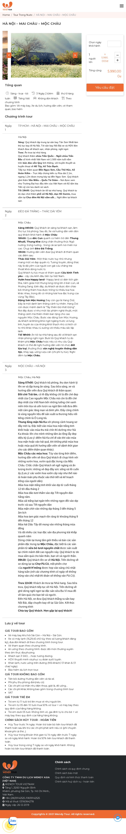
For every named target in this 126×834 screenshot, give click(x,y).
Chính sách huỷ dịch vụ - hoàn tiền (74, 781)
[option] (42, 55)
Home (6, 14)
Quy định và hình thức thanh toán (74, 777)
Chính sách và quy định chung (72, 768)
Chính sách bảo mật (66, 773)
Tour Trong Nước (22, 14)
